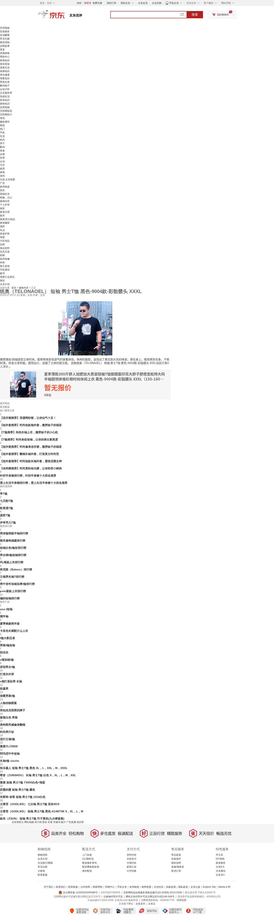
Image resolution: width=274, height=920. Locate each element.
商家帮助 (97, 887)
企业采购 (156, 3)
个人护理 (5, 204)
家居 (2, 168)
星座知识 (5, 100)
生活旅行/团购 (45, 862)
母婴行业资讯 (7, 277)
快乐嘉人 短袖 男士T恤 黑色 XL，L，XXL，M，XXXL (34, 768)
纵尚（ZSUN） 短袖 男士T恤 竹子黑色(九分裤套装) (32, 818)
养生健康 (5, 74)
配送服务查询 (89, 862)
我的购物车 (223, 14)
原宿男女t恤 (7, 666)
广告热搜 (71, 822)
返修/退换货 (177, 866)
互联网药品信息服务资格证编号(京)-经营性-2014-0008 (152, 892)
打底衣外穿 (7, 674)
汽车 (2, 165)
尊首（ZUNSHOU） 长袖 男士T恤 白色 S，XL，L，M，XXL (38, 775)
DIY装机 (220, 858)
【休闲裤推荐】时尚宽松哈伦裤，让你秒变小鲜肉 (31, 468)
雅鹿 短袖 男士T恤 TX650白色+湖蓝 (22, 782)
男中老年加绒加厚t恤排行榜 (17, 583)
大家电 (41, 870)
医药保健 (5, 259)
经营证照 (181, 900)
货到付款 (131, 854)
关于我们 (48, 887)
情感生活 (5, 96)
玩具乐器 (5, 251)
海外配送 (87, 870)
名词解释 (5, 35)
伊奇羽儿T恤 (8, 522)
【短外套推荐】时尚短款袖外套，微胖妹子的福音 (31, 425)
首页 (14, 287)
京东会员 (143, 3)
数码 (2, 147)
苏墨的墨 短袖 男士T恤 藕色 (17, 789)
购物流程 (42, 854)
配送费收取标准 (90, 866)
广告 (2, 183)
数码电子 (5, 85)
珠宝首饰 (5, 266)
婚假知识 (5, 103)
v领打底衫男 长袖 (11, 681)
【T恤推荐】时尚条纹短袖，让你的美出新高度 (29, 439)
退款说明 (176, 862)
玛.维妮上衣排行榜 (11, 562)
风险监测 (171, 887)
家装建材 (5, 222)
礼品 (2, 230)
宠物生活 (5, 194)
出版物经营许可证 (113, 896)
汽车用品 (5, 240)
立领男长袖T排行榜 (12, 576)
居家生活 (5, 67)
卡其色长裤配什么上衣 (14, 630)
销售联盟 (146, 887)
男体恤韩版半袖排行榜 (14, 533)
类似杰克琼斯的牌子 (12, 710)
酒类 (2, 226)
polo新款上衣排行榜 (13, 591)
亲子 (2, 143)
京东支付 (140, 903)
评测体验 (5, 53)
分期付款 (131, 862)
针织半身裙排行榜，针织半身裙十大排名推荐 (28, 475)
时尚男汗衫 (7, 731)
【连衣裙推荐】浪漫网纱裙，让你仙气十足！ (28, 417)
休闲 (2, 175)
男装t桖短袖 (7, 645)
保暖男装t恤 (7, 695)
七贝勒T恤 (6, 500)
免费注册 (97, 3)
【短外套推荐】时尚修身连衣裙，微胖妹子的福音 (31, 446)
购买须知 (5, 42)
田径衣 (4, 652)
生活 (2, 136)
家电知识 (5, 60)
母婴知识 (5, 78)
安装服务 (5, 31)
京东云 (151, 903)
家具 (2, 215)
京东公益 (195, 887)
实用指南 (5, 27)
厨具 (2, 190)
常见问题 (5, 38)
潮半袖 (4, 616)
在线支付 (131, 858)
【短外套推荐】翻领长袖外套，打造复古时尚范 (29, 453)
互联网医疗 (6, 114)
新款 (44, 822)
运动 (2, 161)
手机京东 (174, 3)
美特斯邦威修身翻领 (12, 724)
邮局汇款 (131, 866)
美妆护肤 (5, 233)
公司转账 (131, 870)
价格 (50, 822)
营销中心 (110, 887)
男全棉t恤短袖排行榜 (13, 555)
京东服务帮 (6, 92)
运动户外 (5, 89)
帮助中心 (5, 56)
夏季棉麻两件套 (10, 623)
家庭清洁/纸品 (7, 219)
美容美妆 (5, 64)
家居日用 (5, 212)
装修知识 (5, 71)
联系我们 (61, 887)
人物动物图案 (8, 703)
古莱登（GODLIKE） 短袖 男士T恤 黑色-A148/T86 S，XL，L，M (41, 811)
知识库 (80, 822)
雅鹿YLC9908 (9, 746)
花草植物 (5, 107)
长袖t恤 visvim (9, 760)
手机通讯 (5, 269)
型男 (2, 157)
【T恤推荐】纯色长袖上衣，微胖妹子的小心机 (29, 432)
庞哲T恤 (5, 515)
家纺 (2, 208)
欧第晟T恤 (6, 508)
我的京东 (125, 3)
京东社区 (158, 887)
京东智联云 (18, 822)
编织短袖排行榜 (10, 598)
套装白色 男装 (9, 717)
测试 (2, 280)
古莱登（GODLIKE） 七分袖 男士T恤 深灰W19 (29, 804)
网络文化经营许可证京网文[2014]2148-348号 (150, 896)
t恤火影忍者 (7, 638)
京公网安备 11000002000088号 (80, 892)
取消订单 (176, 870)
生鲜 (2, 244)
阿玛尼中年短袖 (10, 753)
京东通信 (220, 870)
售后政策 (176, 854)
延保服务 (220, 862)
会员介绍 (42, 858)
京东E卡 (220, 866)
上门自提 (87, 854)
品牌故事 (5, 46)
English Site (209, 887)
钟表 (2, 262)
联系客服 (42, 874)
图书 (2, 273)
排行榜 (38, 822)
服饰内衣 (5, 201)
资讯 (2, 118)
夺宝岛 (219, 854)
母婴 (2, 237)
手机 (2, 132)
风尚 (2, 139)
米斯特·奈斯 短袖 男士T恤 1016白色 (22, 796)
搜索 (195, 14)
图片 (63, 822)
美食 (2, 150)
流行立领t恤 (7, 739)
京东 (65, 16)
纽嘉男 (4, 688)
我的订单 (111, 3)
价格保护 (176, 858)
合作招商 (85, 887)
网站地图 (29, 822)
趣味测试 (5, 121)
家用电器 (5, 186)
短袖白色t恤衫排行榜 (13, 547)
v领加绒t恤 (7, 659)
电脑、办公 (6, 197)
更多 (2, 49)
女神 (2, 154)
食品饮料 (5, 248)
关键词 (56, 822)
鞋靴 (2, 255)
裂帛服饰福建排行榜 (12, 540)
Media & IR (224, 887)
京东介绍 (5, 284)
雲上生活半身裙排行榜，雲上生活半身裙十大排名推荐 (33, 482)
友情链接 (134, 887)
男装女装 (5, 82)
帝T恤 (3, 493)
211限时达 (88, 858)
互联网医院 (6, 111)
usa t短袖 (6, 609)
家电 (2, 172)
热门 (2, 129)
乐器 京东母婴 (7, 179)
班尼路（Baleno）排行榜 (16, 569)
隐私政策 (183, 887)
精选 (2, 125)
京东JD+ (220, 874)
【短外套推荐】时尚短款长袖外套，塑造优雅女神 (31, 461)
